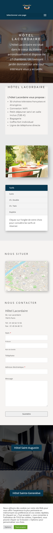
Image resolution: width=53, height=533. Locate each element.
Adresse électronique (15, 367)
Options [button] (8, 527)
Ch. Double (14, 200)
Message (9, 378)
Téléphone (9, 355)
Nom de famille (10, 349)
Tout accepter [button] (20, 527)
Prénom (8, 341)
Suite (11, 194)
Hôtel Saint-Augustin (26, 447)
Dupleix (12, 212)
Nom (8, 333)
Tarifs (11, 188)
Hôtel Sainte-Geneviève (26, 493)
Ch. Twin (13, 206)
